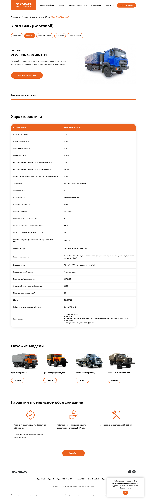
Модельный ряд (47, 5)
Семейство (17, 35)
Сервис (62, 5)
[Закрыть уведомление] (142, 479)
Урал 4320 (81, 479)
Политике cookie (125, 488)
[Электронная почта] (134, 473)
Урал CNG (43, 17)
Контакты (110, 5)
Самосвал (60, 35)
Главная (14, 17)
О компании (96, 5)
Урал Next (41, 479)
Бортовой (29, 35)
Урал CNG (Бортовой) (60, 17)
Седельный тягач (75, 35)
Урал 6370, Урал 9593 (65, 479)
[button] (126, 5)
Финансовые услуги (78, 5)
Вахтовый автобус (44, 35)
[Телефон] (129, 473)
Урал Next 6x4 (93, 479)
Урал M (51, 479)
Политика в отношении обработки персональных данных (73, 486)
